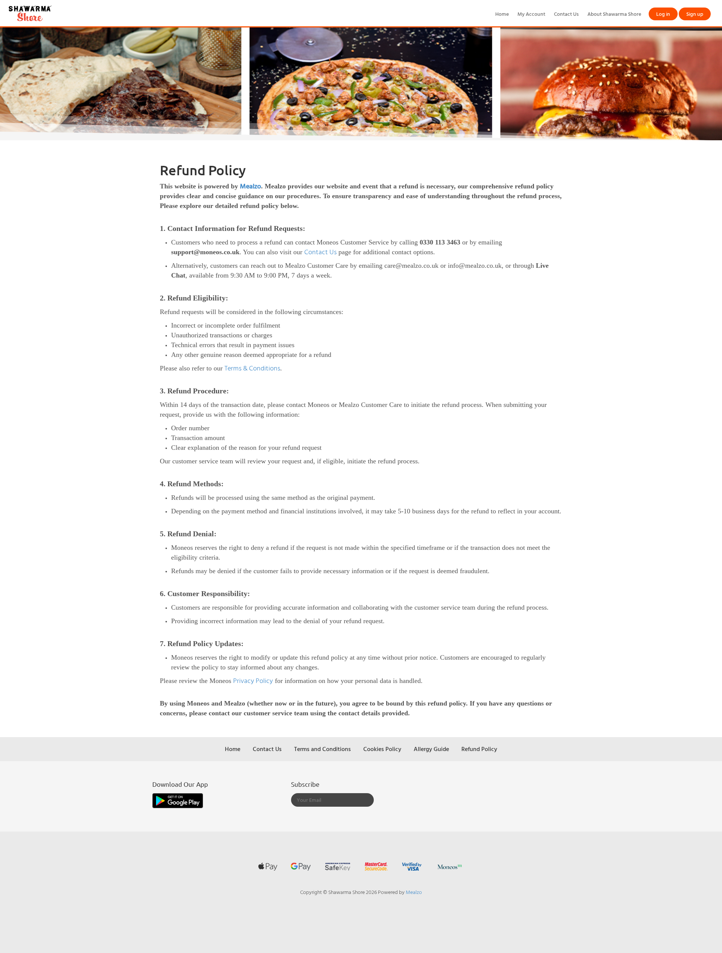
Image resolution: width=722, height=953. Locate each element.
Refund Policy (479, 748)
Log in (663, 14)
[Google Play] (177, 800)
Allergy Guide (431, 748)
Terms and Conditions (322, 748)
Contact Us (566, 14)
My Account (531, 14)
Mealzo (250, 186)
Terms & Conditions (252, 368)
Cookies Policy (382, 748)
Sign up (694, 14)
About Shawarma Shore (614, 14)
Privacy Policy (253, 680)
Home (502, 14)
